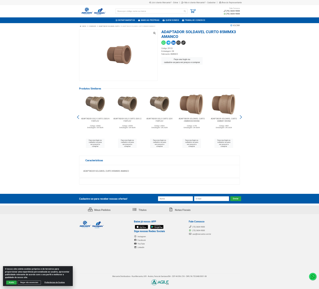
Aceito (11, 282)
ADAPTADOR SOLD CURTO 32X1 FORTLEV (159, 120)
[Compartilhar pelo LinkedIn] (173, 43)
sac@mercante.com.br (201, 234)
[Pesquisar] (184, 11)
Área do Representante (232, 2)
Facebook (141, 240)
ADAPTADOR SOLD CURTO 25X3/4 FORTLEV (95, 120)
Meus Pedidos (102, 209)
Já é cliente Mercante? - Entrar (165, 2)
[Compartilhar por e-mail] (178, 43)
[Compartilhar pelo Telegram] (168, 43)
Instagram (141, 236)
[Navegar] (78, 117)
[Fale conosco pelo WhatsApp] (313, 276)
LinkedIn (140, 247)
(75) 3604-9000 (233, 14)
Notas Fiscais (182, 209)
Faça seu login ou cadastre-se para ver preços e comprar (182, 60)
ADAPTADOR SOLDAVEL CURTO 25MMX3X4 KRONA (192, 120)
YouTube (141, 244)
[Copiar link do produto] (183, 43)
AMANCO (174, 54)
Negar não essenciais (29, 282)
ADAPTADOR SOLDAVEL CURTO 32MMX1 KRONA (224, 120)
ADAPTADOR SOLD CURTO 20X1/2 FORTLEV (127, 120)
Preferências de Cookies (54, 282)
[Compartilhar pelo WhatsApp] (163, 43)
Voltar (236, 25)
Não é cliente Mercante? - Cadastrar (200, 2)
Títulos (142, 209)
